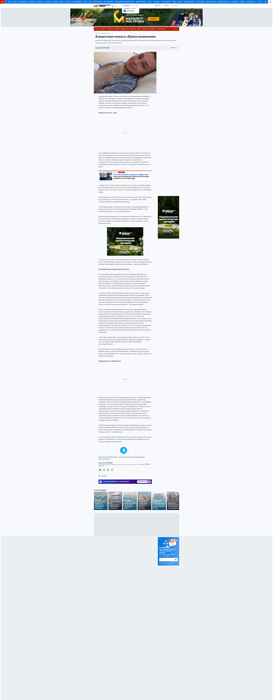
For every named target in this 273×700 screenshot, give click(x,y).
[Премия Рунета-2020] (115, 5)
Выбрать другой (130, 10)
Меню (2, 2)
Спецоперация (22, 1)
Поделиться (173, 47)
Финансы (157, 1)
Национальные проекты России (124, 1)
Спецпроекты (251, 1)
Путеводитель (200, 1)
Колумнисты (98, 1)
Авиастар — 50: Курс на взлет (149, 28)
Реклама (166, 5)
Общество (40, 1)
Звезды (61, 1)
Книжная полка (211, 1)
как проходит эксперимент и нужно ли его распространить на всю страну (131, 176)
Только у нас (110, 28)
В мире (55, 1)
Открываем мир (166, 1)
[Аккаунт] (270, 2)
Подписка (175, 5)
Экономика (48, 1)
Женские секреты (189, 1)
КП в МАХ (139, 28)
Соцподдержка (77, 1)
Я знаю (174, 1)
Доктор (150, 1)
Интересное (103, 475)
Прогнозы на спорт (223, 1)
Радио (159, 5)
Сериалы (242, 1)
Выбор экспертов (141, 1)
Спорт (90, 1)
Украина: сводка (125, 28)
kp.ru (149, 464)
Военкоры (117, 28)
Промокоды (234, 1)
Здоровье (68, 1)
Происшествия (108, 1)
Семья (180, 1)
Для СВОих (133, 28)
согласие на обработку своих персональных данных (166, 563)
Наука (85, 1)
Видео (15, 1)
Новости (103, 28)
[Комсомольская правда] (102, 5)
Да (124, 10)
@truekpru (106, 459)
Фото (9, 1)
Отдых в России (161, 28)
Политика (32, 1)
